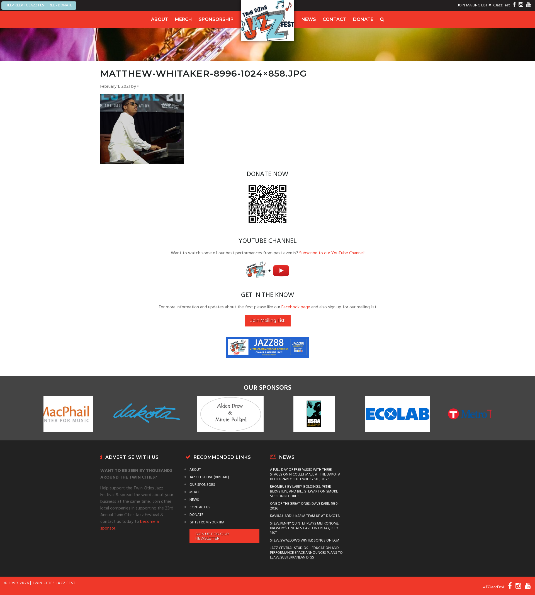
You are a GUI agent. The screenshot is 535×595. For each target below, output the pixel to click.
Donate (363, 19)
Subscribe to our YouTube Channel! (331, 253)
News (308, 19)
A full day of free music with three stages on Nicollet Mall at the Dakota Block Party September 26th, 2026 (305, 474)
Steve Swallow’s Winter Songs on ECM (304, 540)
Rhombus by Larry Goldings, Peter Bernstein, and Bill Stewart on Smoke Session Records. (304, 491)
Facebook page (295, 307)
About (159, 19)
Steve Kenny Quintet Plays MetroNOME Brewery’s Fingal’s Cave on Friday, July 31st (304, 528)
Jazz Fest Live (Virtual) (209, 477)
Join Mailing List (268, 320)
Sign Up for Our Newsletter (212, 535)
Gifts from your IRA (206, 522)
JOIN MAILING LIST (473, 5)
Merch (183, 19)
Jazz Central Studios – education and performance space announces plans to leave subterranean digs (306, 552)
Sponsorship (216, 19)
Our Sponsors (202, 485)
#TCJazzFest (499, 5)
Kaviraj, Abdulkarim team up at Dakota (305, 516)
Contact (334, 19)
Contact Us (199, 507)
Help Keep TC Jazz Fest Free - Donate (39, 5)
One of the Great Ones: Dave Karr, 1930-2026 (304, 506)
